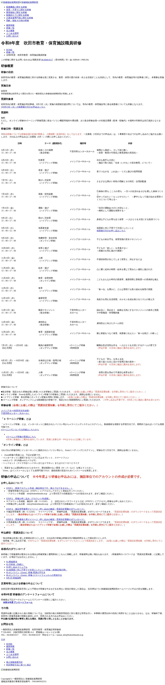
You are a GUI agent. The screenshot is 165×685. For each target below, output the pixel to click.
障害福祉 (16, 12)
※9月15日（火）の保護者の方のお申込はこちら (23, 107)
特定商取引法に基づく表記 (18, 665)
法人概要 (10, 31)
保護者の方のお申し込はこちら (111, 231)
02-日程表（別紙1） (15, 564)
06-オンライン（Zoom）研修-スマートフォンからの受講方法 (34, 575)
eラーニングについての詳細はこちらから (20, 430)
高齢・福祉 (17, 20)
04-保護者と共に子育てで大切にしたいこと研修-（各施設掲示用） (36, 570)
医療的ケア (17, 15)
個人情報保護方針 (14, 662)
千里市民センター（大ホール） (15, 413)
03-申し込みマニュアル (16, 567)
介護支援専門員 (19, 18)
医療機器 (16, 7)
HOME (9, 50)
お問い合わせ (12, 36)
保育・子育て (18, 10)
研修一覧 (10, 28)
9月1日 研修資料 (13, 578)
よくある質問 (12, 33)
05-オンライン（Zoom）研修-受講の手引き (25, 572)
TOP (3, 639)
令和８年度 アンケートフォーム (17, 602)
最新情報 (10, 25)
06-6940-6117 (47, 60)
